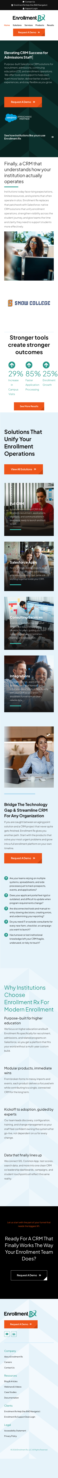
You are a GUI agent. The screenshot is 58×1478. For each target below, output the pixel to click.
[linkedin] (14, 1334)
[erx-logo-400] (29, 15)
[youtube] (7, 1334)
